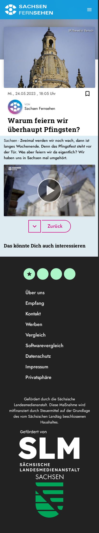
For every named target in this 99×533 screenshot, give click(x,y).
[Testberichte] (29, 274)
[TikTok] (69, 274)
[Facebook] (43, 274)
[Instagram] (56, 274)
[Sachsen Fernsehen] (29, 9)
